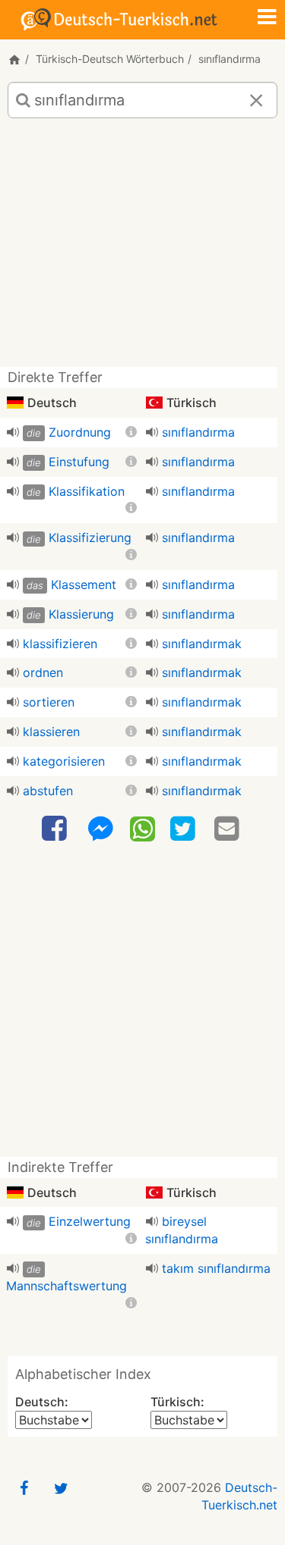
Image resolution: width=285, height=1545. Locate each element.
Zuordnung (80, 432)
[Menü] (267, 18)
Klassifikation (87, 491)
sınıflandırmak (202, 643)
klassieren (51, 731)
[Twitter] (184, 829)
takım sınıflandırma (216, 1268)
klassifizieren (60, 643)
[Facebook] (56, 829)
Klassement (83, 584)
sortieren (48, 702)
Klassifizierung (90, 537)
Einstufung (79, 461)
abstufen (48, 790)
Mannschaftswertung (66, 1285)
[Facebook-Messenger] (100, 829)
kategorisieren (64, 761)
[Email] (229, 829)
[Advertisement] (142, 248)
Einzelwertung (90, 1221)
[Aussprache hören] (13, 432)
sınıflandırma (198, 432)
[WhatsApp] (142, 827)
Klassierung (81, 614)
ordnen (43, 672)
